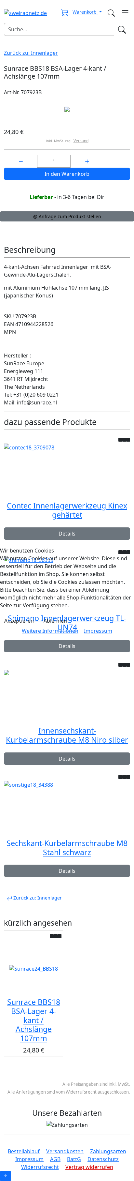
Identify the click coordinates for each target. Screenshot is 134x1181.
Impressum (98, 630)
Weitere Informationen (50, 630)
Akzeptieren (19, 620)
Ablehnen (55, 620)
